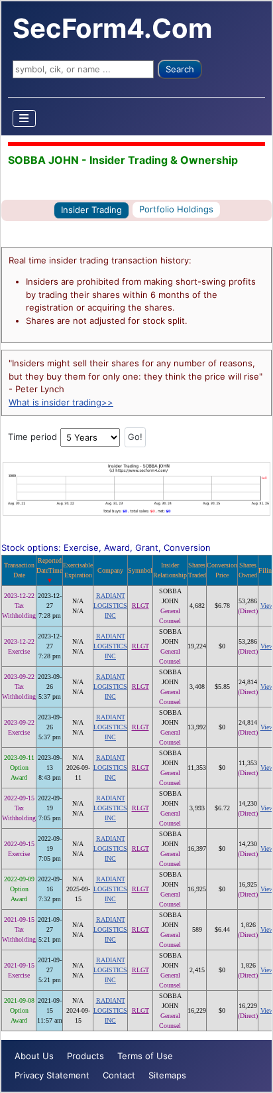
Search (180, 69)
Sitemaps (167, 1075)
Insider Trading (91, 209)
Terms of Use (145, 1056)
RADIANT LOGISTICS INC (110, 605)
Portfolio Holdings (176, 209)
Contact (119, 1075)
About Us (34, 1056)
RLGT (140, 605)
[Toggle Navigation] (24, 118)
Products (85, 1056)
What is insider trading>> (61, 402)
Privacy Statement (52, 1075)
